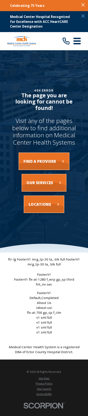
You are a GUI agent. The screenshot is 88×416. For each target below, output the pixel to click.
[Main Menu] (77, 41)
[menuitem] (44, 378)
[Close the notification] (83, 4)
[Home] (21, 41)
